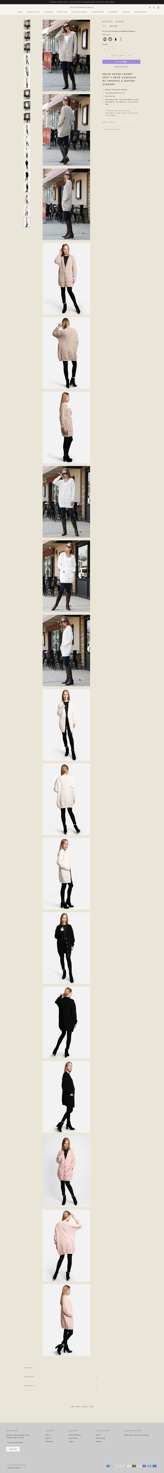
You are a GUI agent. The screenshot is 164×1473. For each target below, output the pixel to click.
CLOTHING (48, 12)
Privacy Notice (73, 1438)
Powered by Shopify (14, 1468)
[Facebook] (109, 122)
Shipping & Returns (75, 1435)
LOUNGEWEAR (97, 12)
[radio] (104, 39)
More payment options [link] (121, 66)
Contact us (48, 1438)
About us (28, 1368)
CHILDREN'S (113, 12)
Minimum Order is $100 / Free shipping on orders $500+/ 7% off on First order (82, 2)
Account (98, 1435)
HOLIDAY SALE (33, 12)
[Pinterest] (114, 122)
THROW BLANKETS (79, 12)
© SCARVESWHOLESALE (17, 1465)
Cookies (71, 1441)
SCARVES (126, 12)
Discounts (29, 1377)
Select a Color (106, 35)
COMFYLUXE (62, 12)
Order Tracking (100, 1438)
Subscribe (13, 1449)
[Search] (154, 7)
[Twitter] (111, 122)
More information (112, 129)
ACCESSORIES (140, 12)
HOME (20, 12)
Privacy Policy (49, 1441)
